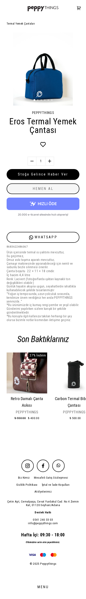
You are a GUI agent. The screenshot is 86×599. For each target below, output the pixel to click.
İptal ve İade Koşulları (56, 484)
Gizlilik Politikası (26, 484)
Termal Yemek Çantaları (21, 23)
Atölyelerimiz (43, 491)
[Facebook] (43, 466)
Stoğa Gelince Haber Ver (43, 174)
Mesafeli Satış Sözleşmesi (51, 477)
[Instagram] (27, 466)
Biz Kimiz (24, 477)
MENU (43, 587)
